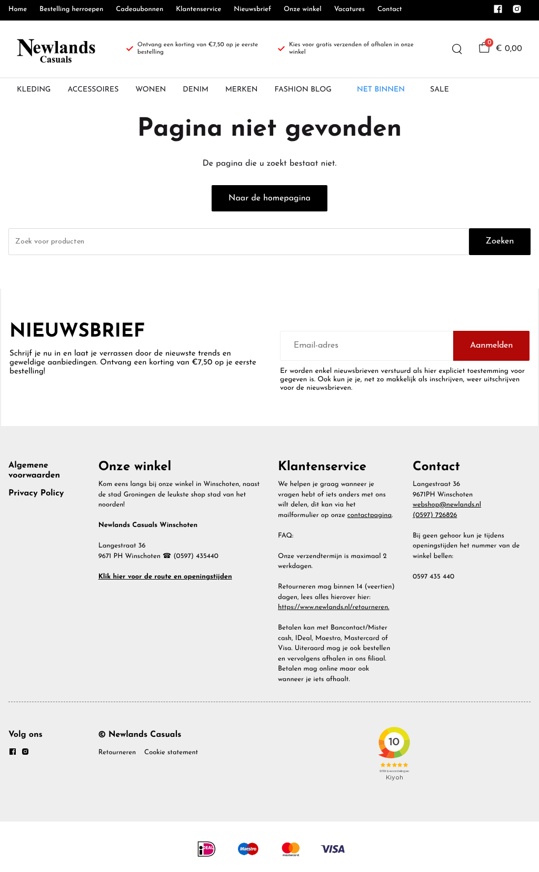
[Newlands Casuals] (54, 49)
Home (17, 9)
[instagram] (517, 12)
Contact (389, 9)
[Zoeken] (457, 49)
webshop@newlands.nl (447, 505)
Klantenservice (198, 9)
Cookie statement (171, 752)
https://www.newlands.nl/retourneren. (334, 607)
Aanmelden (491, 345)
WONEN (150, 90)
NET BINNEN (381, 90)
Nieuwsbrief (252, 9)
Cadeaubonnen (139, 9)
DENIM (195, 90)
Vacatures (349, 9)
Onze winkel (303, 9)
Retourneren (117, 752)
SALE (439, 90)
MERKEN (241, 90)
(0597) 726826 (435, 515)
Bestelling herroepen (71, 9)
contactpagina (369, 515)
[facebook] (498, 12)
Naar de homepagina (269, 198)
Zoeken (500, 241)
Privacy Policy (36, 493)
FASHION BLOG (303, 90)
